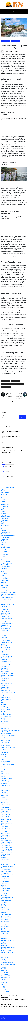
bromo (3, 603)
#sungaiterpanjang (6, 547)
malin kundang (5, 773)
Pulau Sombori (5, 890)
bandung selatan (5, 577)
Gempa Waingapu (6, 661)
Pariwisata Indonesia (6, 862)
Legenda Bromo (5, 761)
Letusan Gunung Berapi (7, 764)
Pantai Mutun (4, 831)
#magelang (4, 527)
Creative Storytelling (6, 618)
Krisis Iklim (3, 749)
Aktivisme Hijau (5, 565)
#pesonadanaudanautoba (8, 535)
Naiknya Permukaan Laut (7, 788)
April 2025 (3, 989)
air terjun (3, 558)
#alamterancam (5, 492)
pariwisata (4, 857)
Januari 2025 (4, 993)
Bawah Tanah (4, 585)
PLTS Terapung (5, 878)
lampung (3, 754)
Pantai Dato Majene (6, 813)
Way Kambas (4, 957)
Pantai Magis (4, 826)
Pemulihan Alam (5, 873)
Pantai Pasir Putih (5, 837)
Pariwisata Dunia (5, 861)
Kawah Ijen (4, 723)
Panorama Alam (5, 802)
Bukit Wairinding (5, 606)
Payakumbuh (4, 868)
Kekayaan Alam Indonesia (8, 735)
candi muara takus (6, 611)
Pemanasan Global (6, 871)
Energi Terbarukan (6, 646)
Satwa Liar (4, 902)
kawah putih (4, 725)
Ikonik (2, 702)
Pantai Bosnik (4, 811)
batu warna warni (5, 584)
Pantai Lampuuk (5, 821)
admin (6, 51)
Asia (13, 41)
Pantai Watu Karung (6, 852)
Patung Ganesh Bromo (7, 866)
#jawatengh (4, 520)
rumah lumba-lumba (6, 900)
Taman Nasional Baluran (7, 940)
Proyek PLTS (4, 880)
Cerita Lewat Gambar (6, 613)
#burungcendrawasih (6, 497)
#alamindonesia (5, 491)
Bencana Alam (5, 589)
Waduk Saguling (5, 954)
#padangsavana (5, 532)
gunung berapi (5, 671)
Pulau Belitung (5, 881)
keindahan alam (5, 732)
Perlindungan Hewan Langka (8, 875)
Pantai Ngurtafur (5, 835)
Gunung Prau (4, 685)
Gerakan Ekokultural (6, 663)
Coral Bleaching (5, 616)
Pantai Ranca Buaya (6, 842)
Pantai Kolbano (5, 816)
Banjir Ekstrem (5, 578)
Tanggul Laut (4, 942)
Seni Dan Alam (5, 911)
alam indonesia (5, 380)
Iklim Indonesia (5, 701)
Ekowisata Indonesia (6, 642)
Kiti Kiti (3, 739)
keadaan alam (4, 726)
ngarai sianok (4, 794)
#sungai (3, 546)
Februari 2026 (5, 972)
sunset (3, 928)
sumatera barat (5, 921)
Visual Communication (7, 952)
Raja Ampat (4, 892)
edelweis (3, 635)
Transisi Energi (5, 949)
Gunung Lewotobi (6, 682)
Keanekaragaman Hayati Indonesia (10, 730)
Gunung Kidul (4, 680)
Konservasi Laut (5, 744)
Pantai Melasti (4, 830)
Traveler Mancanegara (7, 950)
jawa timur (3, 718)
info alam (3, 706)
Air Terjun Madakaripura (7, 559)
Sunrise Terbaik (5, 926)
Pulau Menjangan (5, 888)
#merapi (3, 530)
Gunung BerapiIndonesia (7, 675)
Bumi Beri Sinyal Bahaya (7, 608)
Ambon (3, 570)
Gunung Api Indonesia (7, 670)
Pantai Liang (4, 825)
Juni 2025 (3, 986)
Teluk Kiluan (4, 945)
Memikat (3, 780)
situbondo (4, 912)
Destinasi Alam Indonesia (7, 627)
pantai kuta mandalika (6, 819)
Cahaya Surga (5, 609)
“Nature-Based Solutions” (8, 487)
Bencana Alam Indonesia (7, 590)
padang (3, 800)
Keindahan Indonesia (6, 733)
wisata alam (4, 961)
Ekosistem (4, 637)
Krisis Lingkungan (5, 751)
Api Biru (3, 572)
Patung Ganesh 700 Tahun (8, 864)
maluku (3, 775)
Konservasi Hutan (5, 742)
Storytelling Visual (6, 918)
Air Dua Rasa (4, 554)
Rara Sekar (4, 895)
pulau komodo (5, 887)
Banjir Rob (3, 582)
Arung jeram (4, 573)
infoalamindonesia (6, 714)
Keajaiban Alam (5, 728)
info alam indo (4, 708)
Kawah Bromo (5, 721)
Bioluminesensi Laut (6, 599)
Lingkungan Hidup (6, 768)
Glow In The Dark (5, 664)
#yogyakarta (4, 551)
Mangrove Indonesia (6, 778)
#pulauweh (4, 541)
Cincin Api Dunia (5, 615)
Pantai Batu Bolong (6, 809)
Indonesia (3, 704)
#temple (3, 549)
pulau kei (3, 885)
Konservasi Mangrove (6, 745)
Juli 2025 (3, 984)
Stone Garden (5, 916)
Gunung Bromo (5, 677)
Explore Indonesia (5, 651)
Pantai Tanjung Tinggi (6, 847)
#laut (2, 523)
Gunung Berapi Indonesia (7, 673)
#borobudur (4, 494)
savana (3, 904)
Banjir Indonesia (5, 580)
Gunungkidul (4, 689)
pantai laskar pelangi (6, 823)
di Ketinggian (4, 630)
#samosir (3, 542)
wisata (3, 959)
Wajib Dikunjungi (5, 955)
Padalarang (4, 799)
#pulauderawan (5, 537)
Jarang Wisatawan (6, 716)
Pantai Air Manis (5, 807)
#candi (3, 499)
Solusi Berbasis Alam (6, 914)
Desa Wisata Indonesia (7, 623)
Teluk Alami (4, 943)
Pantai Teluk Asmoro (6, 850)
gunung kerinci (5, 678)
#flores (3, 511)
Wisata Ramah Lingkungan (8, 964)
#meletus (3, 528)
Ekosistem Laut (5, 639)
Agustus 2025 (5, 982)
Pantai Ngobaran (5, 833)
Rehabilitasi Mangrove (7, 897)
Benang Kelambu (5, 587)
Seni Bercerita (5, 909)
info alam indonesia (7, 383)
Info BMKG (4, 711)
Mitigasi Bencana (5, 785)
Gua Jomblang (5, 666)
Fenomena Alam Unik (6, 656)
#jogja (3, 522)
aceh (2, 553)
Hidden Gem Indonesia (7, 694)
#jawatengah (4, 518)
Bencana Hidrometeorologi (8, 592)
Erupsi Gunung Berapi (6, 647)
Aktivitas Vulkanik (5, 566)
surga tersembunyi (6, 935)
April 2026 (3, 969)
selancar (3, 907)
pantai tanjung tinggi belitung (9, 849)
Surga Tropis (4, 937)
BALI (2, 575)
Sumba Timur (4, 923)
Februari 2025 (5, 991)
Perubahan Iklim (5, 876)
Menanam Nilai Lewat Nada (8, 782)
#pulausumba (4, 539)
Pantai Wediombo (5, 854)
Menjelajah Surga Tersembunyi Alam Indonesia (13, 999)
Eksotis (3, 644)
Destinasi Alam (5, 625)
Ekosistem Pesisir (5, 640)
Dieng (2, 632)
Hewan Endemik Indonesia (8, 692)
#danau (3, 501)
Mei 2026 (3, 967)
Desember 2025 (5, 976)
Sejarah (7, 471)
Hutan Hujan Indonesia (7, 697)
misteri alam (4, 783)
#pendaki (3, 534)
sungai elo (3, 924)
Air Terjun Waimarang (6, 563)
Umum (17, 41)
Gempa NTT (4, 659)
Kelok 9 (3, 737)
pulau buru (4, 883)
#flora (2, 510)
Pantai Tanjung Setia (6, 845)
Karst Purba (4, 720)
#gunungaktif (4, 515)
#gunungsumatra (5, 516)
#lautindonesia (5, 525)
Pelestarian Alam (5, 869)
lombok (3, 770)
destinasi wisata (16, 380)
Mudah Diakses (5, 787)
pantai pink (4, 838)
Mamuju (3, 776)
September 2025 (5, 981)
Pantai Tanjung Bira (6, 844)
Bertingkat (4, 596)
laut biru (3, 759)
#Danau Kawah (5, 503)
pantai (21, 383)
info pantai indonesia (6, 713)
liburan (16, 383)
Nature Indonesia (5, 790)
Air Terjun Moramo (5, 561)
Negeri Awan (4, 792)
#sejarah (3, 544)
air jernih (3, 556)
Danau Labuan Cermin (7, 620)
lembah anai (4, 763)
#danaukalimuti (5, 504)
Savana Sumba (5, 906)
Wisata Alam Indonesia (7, 962)
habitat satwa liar (5, 690)
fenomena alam (5, 654)
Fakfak (3, 652)
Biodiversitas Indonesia (7, 597)
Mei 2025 (3, 988)
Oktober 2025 (5, 979)
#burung (3, 496)
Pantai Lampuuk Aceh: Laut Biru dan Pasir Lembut (18, 396)
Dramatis (3, 633)
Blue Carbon (4, 601)
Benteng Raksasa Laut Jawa (8, 594)
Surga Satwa (4, 933)
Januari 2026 (4, 974)
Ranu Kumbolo (5, 893)
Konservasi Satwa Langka (8, 747)
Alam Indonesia (6, 41)
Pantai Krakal (4, 818)
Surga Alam (4, 930)
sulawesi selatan (5, 919)
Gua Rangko (4, 668)
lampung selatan (5, 756)
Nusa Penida (4, 795)
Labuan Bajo (4, 752)
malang (3, 771)
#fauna (3, 508)
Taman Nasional (5, 938)
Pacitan (3, 797)
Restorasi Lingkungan (6, 899)
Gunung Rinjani (5, 687)
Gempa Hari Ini (5, 658)
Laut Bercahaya (5, 757)
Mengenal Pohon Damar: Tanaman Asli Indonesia (13, 1001)
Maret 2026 (4, 970)
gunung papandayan (6, 683)
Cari (4, 412)
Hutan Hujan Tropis (6, 699)
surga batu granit (5, 931)
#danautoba (4, 506)
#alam (2, 489)
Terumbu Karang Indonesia (8, 947)
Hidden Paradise (5, 695)
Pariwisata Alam (5, 859)
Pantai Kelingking (5, 814)
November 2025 (5, 977)
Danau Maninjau (5, 621)
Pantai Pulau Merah (6, 840)
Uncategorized (9, 476)
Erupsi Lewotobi (5, 649)
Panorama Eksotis (5, 804)
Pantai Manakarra (5, 828)
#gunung (3, 513)
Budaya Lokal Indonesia (7, 604)
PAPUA (3, 856)
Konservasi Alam (5, 740)
